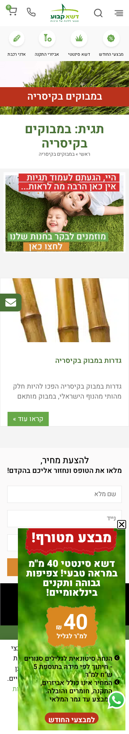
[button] (118, 13)
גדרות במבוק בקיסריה (88, 360)
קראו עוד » (28, 419)
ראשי (84, 154)
